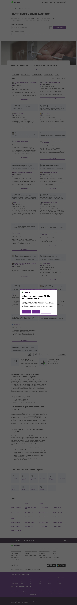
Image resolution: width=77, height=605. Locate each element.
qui (28, 306)
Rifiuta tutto (35, 311)
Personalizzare (46, 311)
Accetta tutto (26, 311)
